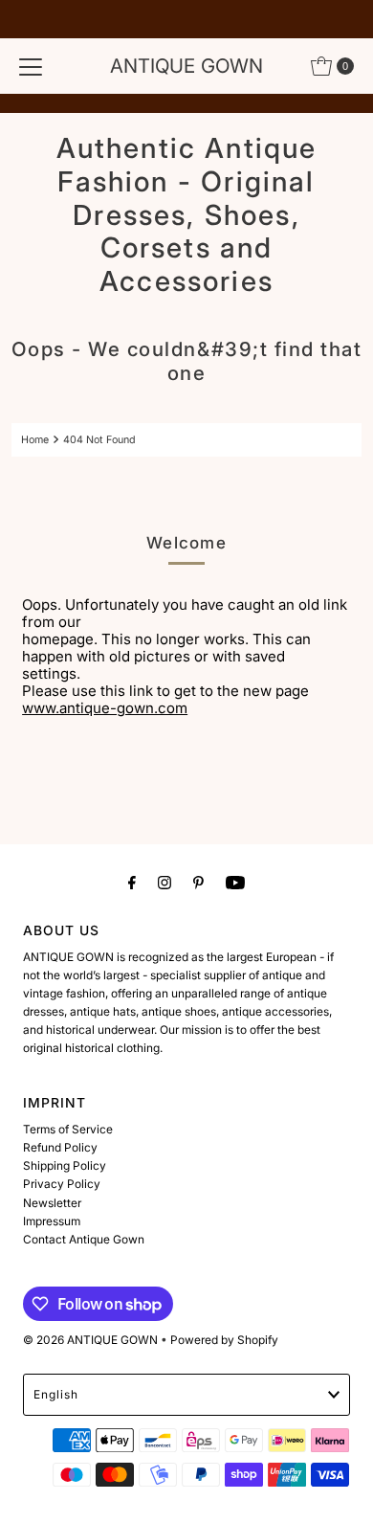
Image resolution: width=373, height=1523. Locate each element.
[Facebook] (132, 882)
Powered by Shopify (224, 1340)
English (55, 1394)
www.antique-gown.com (104, 708)
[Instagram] (164, 882)
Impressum (51, 1221)
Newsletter (52, 1203)
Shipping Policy (64, 1165)
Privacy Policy (61, 1183)
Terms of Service (68, 1129)
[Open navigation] (30, 66)
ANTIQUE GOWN (186, 66)
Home (35, 440)
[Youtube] (235, 882)
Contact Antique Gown (83, 1239)
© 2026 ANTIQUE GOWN (90, 1340)
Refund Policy (60, 1147)
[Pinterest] (198, 882)
